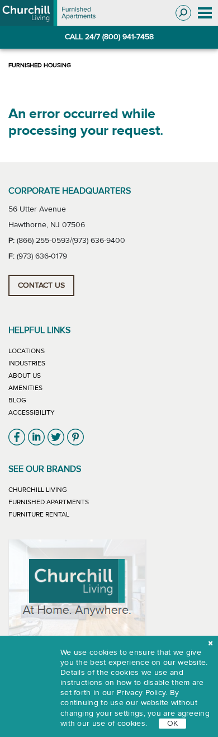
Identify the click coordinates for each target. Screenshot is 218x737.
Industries (26, 363)
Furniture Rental (38, 514)
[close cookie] (210, 644)
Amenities (25, 387)
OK (172, 724)
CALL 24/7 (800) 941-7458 (109, 37)
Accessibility (31, 412)
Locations (26, 350)
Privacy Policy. (142, 693)
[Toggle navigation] (204, 13)
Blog (17, 400)
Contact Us (41, 285)
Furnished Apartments (48, 501)
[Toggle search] (183, 13)
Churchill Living (37, 489)
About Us (24, 375)
